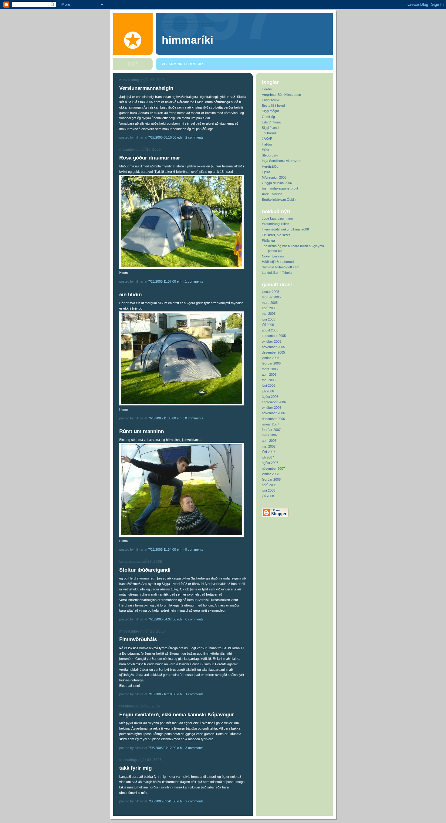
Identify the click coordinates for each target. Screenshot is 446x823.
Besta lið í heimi (273, 105)
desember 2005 (273, 352)
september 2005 (274, 336)
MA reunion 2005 (274, 177)
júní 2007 (268, 452)
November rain (273, 256)
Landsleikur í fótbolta (277, 272)
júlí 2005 (268, 325)
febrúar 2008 (271, 479)
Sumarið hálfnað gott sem (280, 267)
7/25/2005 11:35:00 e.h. (165, 418)
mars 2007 (270, 435)
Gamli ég (268, 117)
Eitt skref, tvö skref (276, 235)
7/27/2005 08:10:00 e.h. (165, 137)
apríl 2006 (269, 374)
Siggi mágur (270, 111)
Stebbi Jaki (270, 155)
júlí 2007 (268, 457)
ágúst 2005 (270, 330)
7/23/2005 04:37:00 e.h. (165, 619)
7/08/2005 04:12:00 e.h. (165, 748)
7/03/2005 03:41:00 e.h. (165, 801)
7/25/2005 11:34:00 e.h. (165, 549)
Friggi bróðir (270, 100)
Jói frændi (269, 133)
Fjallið (266, 172)
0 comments (194, 418)
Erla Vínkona (271, 122)
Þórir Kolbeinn (272, 194)
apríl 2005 (269, 308)
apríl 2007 (269, 440)
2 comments (194, 137)
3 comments (194, 748)
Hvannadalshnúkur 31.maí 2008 (285, 229)
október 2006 (271, 407)
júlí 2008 (268, 496)
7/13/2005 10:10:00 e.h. (165, 694)
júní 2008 (268, 490)
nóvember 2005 (273, 347)
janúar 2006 (270, 358)
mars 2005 (270, 302)
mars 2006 (270, 369)
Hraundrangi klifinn (275, 224)
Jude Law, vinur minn (277, 218)
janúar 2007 (270, 424)
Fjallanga (268, 240)
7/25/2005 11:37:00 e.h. (165, 281)
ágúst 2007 (270, 463)
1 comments (194, 281)
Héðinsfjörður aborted (278, 262)
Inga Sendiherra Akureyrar (281, 161)
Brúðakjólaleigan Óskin (279, 199)
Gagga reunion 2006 (277, 183)
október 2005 (271, 341)
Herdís (267, 89)
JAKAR (267, 138)
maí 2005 (268, 313)
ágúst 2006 (270, 396)
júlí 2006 (268, 391)
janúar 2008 (270, 474)
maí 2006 (268, 380)
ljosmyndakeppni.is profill (280, 188)
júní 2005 (268, 319)
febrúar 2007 (271, 430)
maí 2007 (268, 446)
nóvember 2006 (273, 413)
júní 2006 (268, 385)
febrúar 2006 (271, 363)
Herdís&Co (270, 166)
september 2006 (274, 402)
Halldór (267, 144)
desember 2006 (273, 419)
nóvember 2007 (273, 468)
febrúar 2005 (271, 297)
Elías (265, 150)
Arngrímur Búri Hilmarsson (281, 94)
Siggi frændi (270, 127)
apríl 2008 (269, 485)
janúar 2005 (270, 292)
